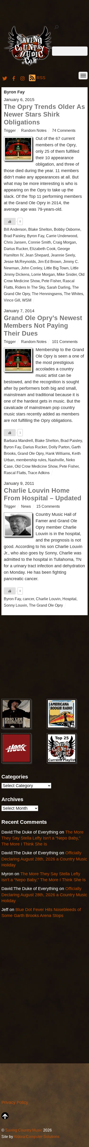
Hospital (69, 599)
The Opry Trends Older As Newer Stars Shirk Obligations (44, 114)
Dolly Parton (59, 447)
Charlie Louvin (48, 599)
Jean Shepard (37, 255)
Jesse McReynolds (20, 261)
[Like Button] (10, 221)
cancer (28, 599)
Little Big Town (56, 268)
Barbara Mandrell (18, 440)
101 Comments (65, 341)
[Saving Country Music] (29, 66)
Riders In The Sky (30, 287)
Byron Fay (35, 236)
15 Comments (48, 506)
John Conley (31, 268)
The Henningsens (47, 294)
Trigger (10, 130)
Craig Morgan (64, 242)
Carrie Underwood (61, 236)
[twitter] (4, 77)
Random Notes (34, 130)
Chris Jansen (15, 242)
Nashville (56, 460)
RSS (41, 77)
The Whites (73, 294)
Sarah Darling (58, 287)
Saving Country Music (23, 1130)
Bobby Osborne (67, 229)
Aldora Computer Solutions (36, 1136)
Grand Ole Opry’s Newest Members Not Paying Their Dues (43, 325)
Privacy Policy (14, 1102)
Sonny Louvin (15, 605)
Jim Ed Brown (49, 261)
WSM (26, 300)
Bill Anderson (15, 229)
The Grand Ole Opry (46, 605)
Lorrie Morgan (43, 274)
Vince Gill (12, 300)
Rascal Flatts (15, 473)
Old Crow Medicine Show (36, 466)
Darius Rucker (16, 248)
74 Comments (63, 130)
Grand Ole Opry (31, 453)
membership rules (31, 460)
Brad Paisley (14, 236)
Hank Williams (58, 453)
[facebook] (13, 77)
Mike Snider (67, 274)
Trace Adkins (39, 473)
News (26, 506)
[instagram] (22, 77)
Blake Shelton (40, 229)
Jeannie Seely (63, 255)
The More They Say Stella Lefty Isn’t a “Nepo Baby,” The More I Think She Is (42, 838)
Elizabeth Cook (43, 248)
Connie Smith (39, 242)
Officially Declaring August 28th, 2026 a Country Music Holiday (44, 858)
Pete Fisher (51, 281)
